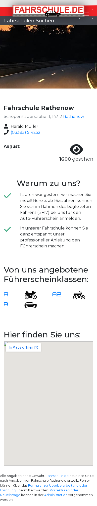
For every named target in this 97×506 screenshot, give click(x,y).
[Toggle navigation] (86, 14)
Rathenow (73, 116)
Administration (55, 495)
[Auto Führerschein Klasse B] (28, 304)
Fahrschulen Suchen (29, 21)
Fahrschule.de (57, 476)
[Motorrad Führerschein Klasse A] (28, 294)
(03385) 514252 (26, 132)
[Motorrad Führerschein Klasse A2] (76, 294)
